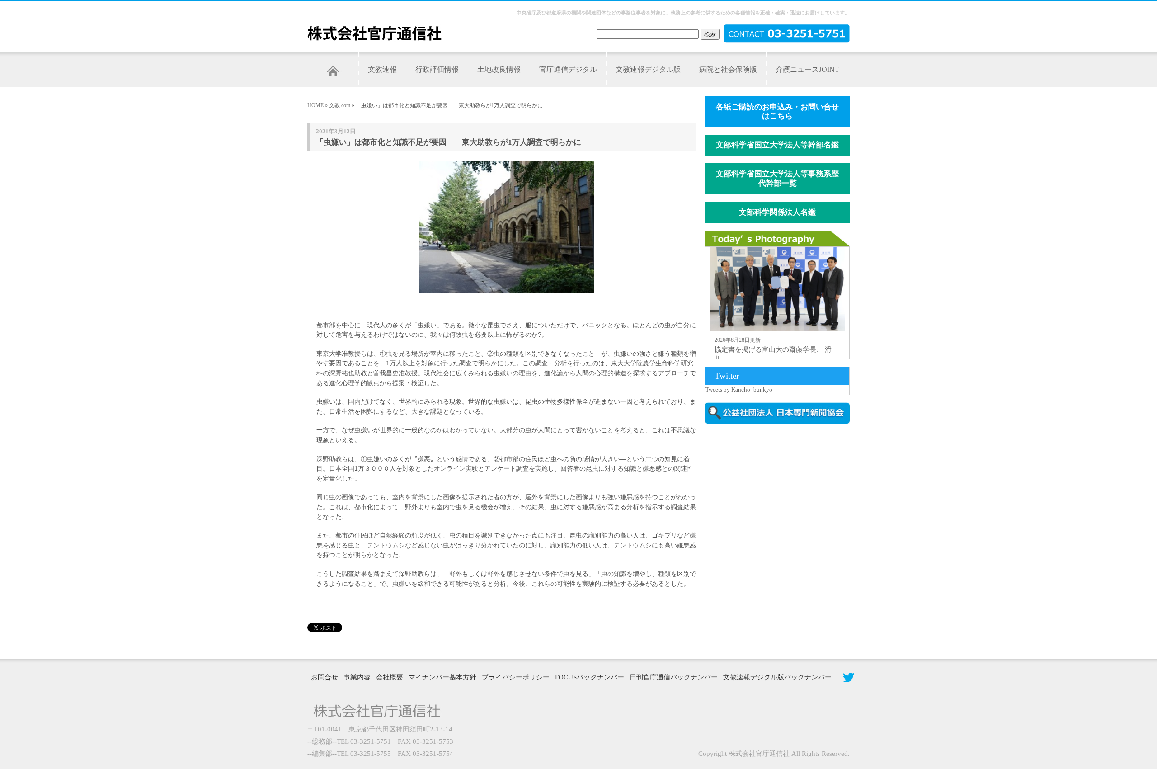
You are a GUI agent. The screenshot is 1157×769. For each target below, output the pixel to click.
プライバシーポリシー (516, 677)
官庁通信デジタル (568, 69)
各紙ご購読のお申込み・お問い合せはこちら (777, 112)
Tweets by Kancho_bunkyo (738, 389)
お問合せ (324, 677)
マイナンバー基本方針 (442, 677)
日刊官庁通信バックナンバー (674, 677)
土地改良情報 (499, 69)
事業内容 (357, 677)
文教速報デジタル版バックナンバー (777, 677)
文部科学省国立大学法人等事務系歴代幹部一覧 (777, 179)
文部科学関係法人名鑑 (777, 212)
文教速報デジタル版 (648, 69)
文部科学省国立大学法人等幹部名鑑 (777, 145)
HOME (315, 105)
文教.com (339, 105)
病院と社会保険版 (728, 69)
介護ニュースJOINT (807, 69)
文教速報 (382, 69)
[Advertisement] (782, 508)
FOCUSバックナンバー (589, 677)
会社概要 (389, 677)
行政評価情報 (437, 69)
